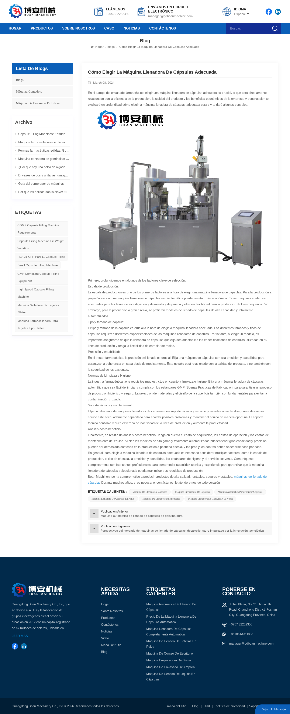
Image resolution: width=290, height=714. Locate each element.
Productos (42, 28)
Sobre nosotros (78, 28)
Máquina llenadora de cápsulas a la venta (210, 498)
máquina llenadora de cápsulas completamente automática (168, 631)
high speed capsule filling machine (35, 293)
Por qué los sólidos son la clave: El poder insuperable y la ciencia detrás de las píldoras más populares (44, 192)
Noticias (132, 28)
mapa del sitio (111, 645)
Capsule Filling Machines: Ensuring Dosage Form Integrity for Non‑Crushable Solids (44, 134)
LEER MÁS (20, 636)
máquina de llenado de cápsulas (149, 491)
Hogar (15, 28)
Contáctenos (162, 28)
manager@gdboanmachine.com (170, 16)
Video (105, 638)
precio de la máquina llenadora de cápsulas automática (171, 619)
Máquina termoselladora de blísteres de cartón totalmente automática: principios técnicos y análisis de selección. (44, 142)
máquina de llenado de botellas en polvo (171, 643)
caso (109, 28)
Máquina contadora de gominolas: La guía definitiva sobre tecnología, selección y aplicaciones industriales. (44, 159)
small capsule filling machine (37, 265)
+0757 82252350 (117, 14)
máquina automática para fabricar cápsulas (240, 491)
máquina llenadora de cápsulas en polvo (113, 498)
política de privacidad (230, 706)
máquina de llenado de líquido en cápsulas (170, 676)
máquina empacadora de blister (168, 660)
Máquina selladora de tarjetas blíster (38, 308)
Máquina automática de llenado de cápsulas (171, 606)
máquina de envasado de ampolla (170, 667)
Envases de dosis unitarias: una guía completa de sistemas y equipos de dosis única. (44, 175)
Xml (207, 706)
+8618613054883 (241, 634)
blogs (111, 46)
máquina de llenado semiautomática (161, 498)
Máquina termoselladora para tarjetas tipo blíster (37, 324)
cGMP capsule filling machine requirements (38, 229)
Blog (104, 651)
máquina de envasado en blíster (38, 103)
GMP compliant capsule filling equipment (38, 277)
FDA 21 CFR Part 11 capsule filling (41, 256)
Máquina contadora (29, 91)
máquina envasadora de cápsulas (192, 491)
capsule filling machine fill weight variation (40, 244)
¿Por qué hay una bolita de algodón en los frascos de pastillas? (44, 167)
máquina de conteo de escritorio (169, 653)
